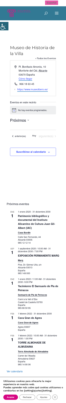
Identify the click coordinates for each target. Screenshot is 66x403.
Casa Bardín (24, 232)
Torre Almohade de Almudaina (33, 351)
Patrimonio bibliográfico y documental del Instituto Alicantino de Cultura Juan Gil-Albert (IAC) (36, 222)
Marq (20, 260)
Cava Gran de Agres (30, 318)
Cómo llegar (25, 78)
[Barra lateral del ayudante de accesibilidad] (4, 26)
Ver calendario (15, 371)
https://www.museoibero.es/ (32, 89)
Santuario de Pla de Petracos (32, 294)
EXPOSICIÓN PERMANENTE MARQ (38, 255)
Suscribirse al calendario (31, 151)
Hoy (34, 135)
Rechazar (27, 397)
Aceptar (10, 397)
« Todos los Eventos (45, 58)
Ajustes (43, 397)
